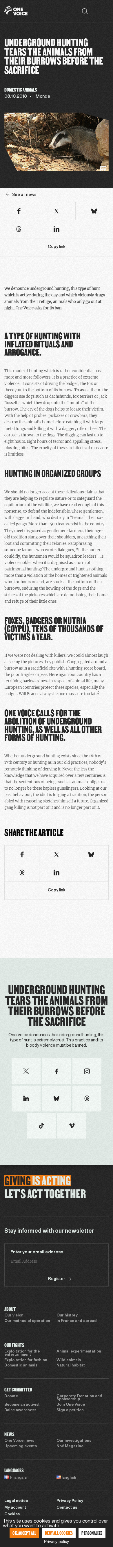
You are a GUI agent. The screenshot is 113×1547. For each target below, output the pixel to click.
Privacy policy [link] (56, 1541)
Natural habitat (71, 1365)
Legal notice (16, 1501)
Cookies (12, 1514)
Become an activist (22, 1405)
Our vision (13, 1315)
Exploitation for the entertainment (22, 1353)
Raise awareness (20, 1410)
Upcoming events (20, 1446)
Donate (11, 1396)
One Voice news (19, 1441)
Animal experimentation (79, 1351)
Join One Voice (71, 1405)
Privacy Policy (70, 1501)
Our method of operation (27, 1321)
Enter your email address (36, 1252)
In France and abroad (77, 1321)
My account (15, 1507)
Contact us (67, 1507)
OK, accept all (24, 1533)
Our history (67, 1315)
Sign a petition (70, 1410)
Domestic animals (20, 1365)
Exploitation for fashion (25, 1360)
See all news (24, 195)
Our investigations (74, 1441)
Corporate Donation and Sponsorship (79, 1398)
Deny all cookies (59, 1533)
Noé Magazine (70, 1446)
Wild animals (69, 1360)
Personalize (91, 1533)
